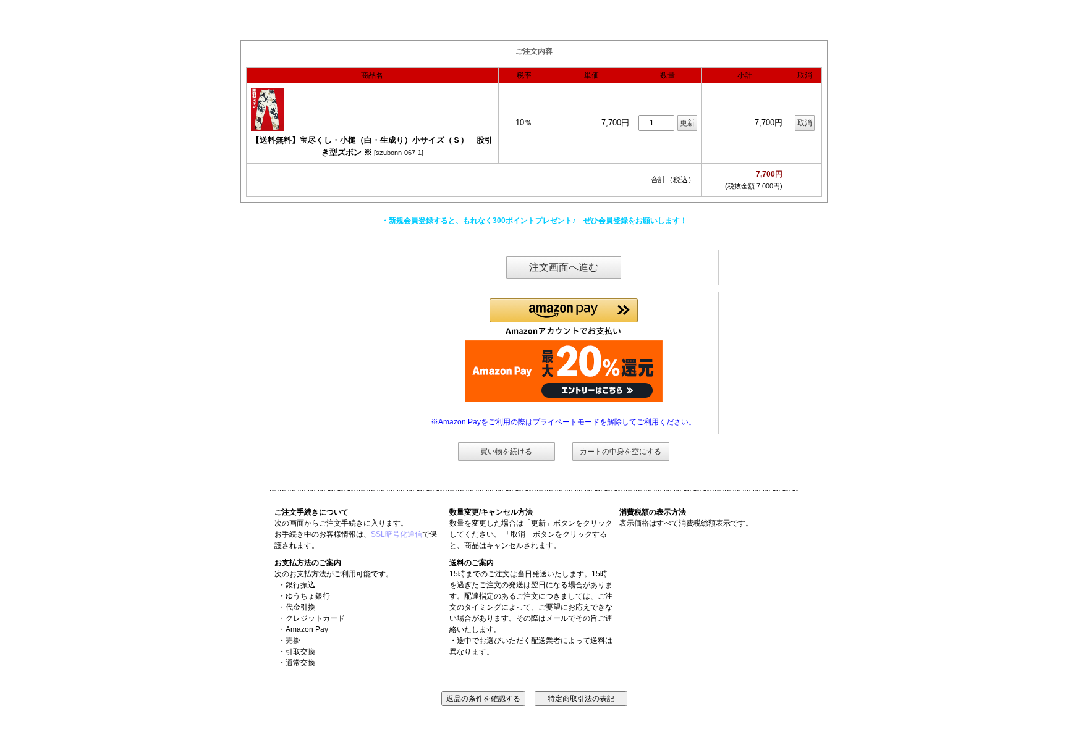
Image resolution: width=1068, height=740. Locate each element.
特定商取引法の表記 (581, 698)
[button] (564, 316)
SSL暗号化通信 (396, 534)
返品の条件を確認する (483, 698)
